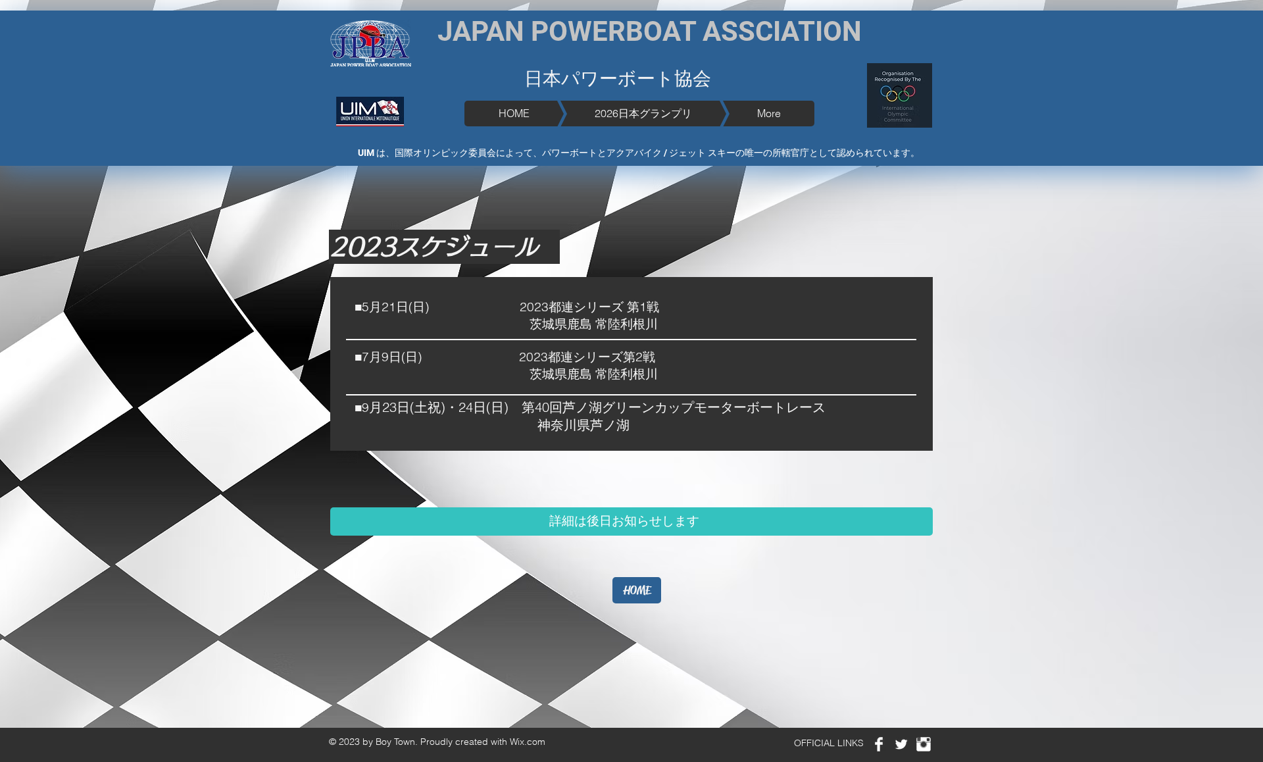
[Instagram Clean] (923, 744)
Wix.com (527, 742)
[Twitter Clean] (901, 744)
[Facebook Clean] (879, 744)
